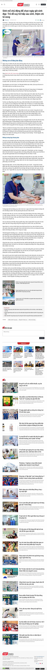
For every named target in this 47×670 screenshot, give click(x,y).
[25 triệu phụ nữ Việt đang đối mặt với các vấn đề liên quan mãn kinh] (10, 533)
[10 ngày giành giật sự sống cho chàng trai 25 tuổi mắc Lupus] (10, 414)
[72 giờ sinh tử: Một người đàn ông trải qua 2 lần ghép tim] (10, 520)
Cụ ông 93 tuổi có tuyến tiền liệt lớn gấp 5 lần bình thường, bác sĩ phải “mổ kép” (31, 437)
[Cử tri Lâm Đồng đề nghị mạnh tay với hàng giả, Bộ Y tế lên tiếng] (10, 507)
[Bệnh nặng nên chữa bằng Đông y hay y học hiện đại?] (10, 493)
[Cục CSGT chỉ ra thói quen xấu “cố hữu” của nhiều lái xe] (7, 364)
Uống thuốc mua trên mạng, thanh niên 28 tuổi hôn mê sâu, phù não (31, 583)
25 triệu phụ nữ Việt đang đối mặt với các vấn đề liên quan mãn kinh (31, 530)
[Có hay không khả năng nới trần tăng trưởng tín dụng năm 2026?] (29, 349)
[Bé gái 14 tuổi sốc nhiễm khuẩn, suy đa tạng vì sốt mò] (10, 388)
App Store (37, 668)
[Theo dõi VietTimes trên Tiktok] (42, 663)
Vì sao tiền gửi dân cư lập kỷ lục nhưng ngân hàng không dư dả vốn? (17, 370)
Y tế (4, 380)
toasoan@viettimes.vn (40, 656)
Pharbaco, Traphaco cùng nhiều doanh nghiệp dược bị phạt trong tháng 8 (30, 464)
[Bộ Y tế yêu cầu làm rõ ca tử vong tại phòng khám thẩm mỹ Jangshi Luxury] (10, 573)
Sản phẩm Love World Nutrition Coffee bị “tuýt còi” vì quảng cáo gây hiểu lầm (31, 398)
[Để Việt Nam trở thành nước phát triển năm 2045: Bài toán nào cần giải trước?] (7, 349)
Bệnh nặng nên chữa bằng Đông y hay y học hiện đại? (30, 490)
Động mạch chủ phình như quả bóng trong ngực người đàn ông (31, 556)
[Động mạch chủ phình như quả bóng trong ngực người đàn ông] (10, 560)
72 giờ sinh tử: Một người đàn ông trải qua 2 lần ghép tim (31, 517)
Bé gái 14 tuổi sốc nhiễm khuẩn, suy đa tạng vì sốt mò (30, 384)
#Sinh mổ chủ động (32, 319)
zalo (38, 663)
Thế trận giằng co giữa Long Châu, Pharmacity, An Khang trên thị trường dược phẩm (18, 356)
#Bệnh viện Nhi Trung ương (12, 319)
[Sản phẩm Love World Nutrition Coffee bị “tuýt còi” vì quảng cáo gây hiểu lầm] (10, 401)
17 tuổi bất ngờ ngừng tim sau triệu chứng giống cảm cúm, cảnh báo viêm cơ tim (31, 451)
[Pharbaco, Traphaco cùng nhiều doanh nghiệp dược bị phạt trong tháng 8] (10, 467)
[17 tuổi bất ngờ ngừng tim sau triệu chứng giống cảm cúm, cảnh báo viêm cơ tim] (10, 454)
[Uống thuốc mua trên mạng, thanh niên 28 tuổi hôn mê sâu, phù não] (10, 586)
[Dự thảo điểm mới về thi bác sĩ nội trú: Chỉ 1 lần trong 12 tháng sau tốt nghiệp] (10, 626)
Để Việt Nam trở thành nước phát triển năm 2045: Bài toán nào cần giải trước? (7, 355)
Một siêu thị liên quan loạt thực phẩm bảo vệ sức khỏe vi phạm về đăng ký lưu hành (31, 424)
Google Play (42, 668)
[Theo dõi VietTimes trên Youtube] (40, 663)
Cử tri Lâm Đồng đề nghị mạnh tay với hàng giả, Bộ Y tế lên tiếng (31, 504)
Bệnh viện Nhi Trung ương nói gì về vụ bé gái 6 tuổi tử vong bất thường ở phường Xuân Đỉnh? (23, 315)
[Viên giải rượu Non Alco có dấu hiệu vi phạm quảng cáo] (10, 639)
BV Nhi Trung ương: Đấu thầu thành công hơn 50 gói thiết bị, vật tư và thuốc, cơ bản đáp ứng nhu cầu (29, 283)
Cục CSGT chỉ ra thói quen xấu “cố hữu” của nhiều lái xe (7, 369)
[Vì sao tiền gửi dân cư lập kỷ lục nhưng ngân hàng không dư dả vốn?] (18, 364)
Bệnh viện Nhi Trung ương (12, 73)
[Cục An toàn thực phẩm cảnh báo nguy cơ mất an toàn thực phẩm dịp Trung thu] (10, 546)
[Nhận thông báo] (36, 4)
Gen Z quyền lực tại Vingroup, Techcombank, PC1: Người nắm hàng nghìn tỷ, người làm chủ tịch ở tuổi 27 (39, 371)
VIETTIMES (23, 4)
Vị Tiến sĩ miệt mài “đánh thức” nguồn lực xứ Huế (28, 369)
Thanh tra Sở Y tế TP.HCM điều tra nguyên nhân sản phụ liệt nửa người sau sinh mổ (29, 299)
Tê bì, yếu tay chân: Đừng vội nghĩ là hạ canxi (30, 609)
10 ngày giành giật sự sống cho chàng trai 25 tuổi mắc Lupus (31, 411)
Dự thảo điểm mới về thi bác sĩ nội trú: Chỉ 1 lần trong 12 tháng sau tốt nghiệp (31, 623)
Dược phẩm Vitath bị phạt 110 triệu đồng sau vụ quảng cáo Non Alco (30, 596)
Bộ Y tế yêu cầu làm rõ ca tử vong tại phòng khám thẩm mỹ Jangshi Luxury (31, 570)
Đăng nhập (43, 4)
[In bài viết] (38, 20)
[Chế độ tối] (39, 4)
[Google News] (42, 20)
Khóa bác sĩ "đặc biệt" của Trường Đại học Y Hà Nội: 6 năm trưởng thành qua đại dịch (31, 477)
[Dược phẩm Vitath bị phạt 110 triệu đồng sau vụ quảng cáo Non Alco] (10, 599)
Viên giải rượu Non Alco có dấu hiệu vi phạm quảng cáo (30, 636)
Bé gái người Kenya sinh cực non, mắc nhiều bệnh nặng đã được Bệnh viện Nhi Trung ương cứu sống (29, 291)
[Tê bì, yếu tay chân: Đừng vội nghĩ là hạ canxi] (10, 613)
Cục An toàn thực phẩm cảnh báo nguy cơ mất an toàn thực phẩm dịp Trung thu (31, 543)
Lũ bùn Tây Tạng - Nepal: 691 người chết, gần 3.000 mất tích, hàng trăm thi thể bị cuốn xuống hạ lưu (39, 356)
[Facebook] (35, 20)
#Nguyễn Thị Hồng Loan (23, 319)
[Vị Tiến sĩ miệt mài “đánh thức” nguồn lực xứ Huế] (29, 364)
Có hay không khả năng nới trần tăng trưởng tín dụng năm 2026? (28, 355)
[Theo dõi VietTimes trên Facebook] (36, 663)
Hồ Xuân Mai (7, 20)
